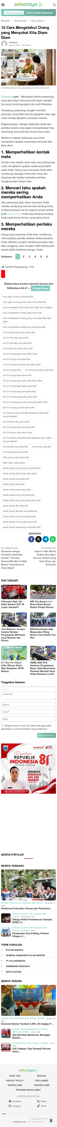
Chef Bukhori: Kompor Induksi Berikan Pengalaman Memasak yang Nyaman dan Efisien (13, 634)
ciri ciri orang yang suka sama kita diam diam (25, 402)
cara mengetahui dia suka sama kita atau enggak (27, 307)
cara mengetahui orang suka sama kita (22, 312)
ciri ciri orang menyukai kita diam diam (22, 364)
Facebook (16, 1101)
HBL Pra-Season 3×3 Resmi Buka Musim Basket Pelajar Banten (42, 604)
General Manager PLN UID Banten (25, 955)
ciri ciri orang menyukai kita (16, 359)
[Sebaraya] (28, 4)
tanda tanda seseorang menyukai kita (22, 527)
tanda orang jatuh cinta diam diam (20, 473)
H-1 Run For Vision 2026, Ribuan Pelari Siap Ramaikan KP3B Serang (12, 667)
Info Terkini (37, 903)
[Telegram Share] (45, 539)
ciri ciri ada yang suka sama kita (19, 332)
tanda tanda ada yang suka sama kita (22, 500)
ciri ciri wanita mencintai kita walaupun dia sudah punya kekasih (27, 439)
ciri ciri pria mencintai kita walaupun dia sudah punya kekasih (26, 414)
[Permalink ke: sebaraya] (4, 43)
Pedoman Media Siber (28, 1089)
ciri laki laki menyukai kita (15, 446)
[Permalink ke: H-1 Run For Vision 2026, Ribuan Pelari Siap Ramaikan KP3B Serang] (14, 653)
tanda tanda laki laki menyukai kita (20, 511)
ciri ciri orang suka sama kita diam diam (22, 380)
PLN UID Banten (14, 949)
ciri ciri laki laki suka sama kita (18, 348)
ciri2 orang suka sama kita (16, 457)
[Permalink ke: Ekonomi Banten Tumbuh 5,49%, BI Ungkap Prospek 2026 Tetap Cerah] (28, 1000)
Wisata (25, 1032)
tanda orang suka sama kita (17, 489)
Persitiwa (17, 1032)
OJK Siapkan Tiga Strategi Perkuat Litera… (31, 1050)
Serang (41, 1018)
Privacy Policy (15, 1080)
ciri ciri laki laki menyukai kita (17, 343)
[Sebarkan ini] (31, 539)
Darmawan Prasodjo (18, 966)
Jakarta (44, 1043)
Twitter (44, 1101)
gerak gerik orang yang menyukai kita (22, 468)
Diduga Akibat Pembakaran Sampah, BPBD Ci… (32, 921)
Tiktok (43, 1105)
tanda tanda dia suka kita (15, 505)
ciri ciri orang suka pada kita (39, 369)
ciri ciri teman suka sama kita (17, 432)
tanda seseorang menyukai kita (18, 494)
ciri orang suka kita (41, 446)
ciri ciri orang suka (12, 369)
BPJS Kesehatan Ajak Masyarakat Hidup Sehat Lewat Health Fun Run (43, 633)
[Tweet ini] (38, 539)
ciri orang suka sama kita (15, 451)
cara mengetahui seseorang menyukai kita (24, 326)
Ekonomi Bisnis (16, 1018)
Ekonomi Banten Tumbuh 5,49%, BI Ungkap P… (27, 1023)
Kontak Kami (15, 1085)
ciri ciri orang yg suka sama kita (18, 407)
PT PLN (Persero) (15, 960)
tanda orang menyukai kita (16, 478)
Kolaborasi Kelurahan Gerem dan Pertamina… (26, 908)
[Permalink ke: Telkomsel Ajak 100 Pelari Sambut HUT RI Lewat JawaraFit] (14, 592)
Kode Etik (14, 1075)
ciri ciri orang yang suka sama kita (20, 396)
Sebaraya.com (15, 288)
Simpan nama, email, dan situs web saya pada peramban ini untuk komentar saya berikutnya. (26, 727)
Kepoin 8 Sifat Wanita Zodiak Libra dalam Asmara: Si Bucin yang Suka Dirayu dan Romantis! (44, 556)
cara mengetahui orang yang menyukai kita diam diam (27, 319)
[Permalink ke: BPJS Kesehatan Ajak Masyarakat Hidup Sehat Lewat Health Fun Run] (43, 619)
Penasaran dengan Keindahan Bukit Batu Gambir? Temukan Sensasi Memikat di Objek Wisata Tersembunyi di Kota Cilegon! (14, 557)
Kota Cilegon (13, 971)
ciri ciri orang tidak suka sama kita (20, 385)
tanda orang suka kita (14, 484)
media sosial (14, 214)
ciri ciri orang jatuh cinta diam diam (20, 353)
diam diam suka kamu (14, 462)
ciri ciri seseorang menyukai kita (19, 427)
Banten (4, 903)
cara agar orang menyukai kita (18, 296)
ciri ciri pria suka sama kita (16, 421)
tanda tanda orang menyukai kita (19, 516)
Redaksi (41, 1075)
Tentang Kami (41, 1085)
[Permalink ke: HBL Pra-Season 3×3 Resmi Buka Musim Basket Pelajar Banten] (43, 592)
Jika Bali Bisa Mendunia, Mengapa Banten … (31, 1036)
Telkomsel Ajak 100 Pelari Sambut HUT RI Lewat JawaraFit (12, 604)
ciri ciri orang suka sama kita (17, 375)
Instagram (16, 1105)
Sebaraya (7, 96)
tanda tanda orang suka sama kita (20, 521)
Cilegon (13, 903)
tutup (4, 1113)
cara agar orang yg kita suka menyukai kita (24, 301)
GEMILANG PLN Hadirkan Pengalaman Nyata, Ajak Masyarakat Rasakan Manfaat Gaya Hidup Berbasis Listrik (42, 668)
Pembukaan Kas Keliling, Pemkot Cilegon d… (30, 935)
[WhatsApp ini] (53, 539)
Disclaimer (41, 1080)
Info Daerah (24, 903)
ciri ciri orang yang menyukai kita (19, 391)
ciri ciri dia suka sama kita (15, 337)
